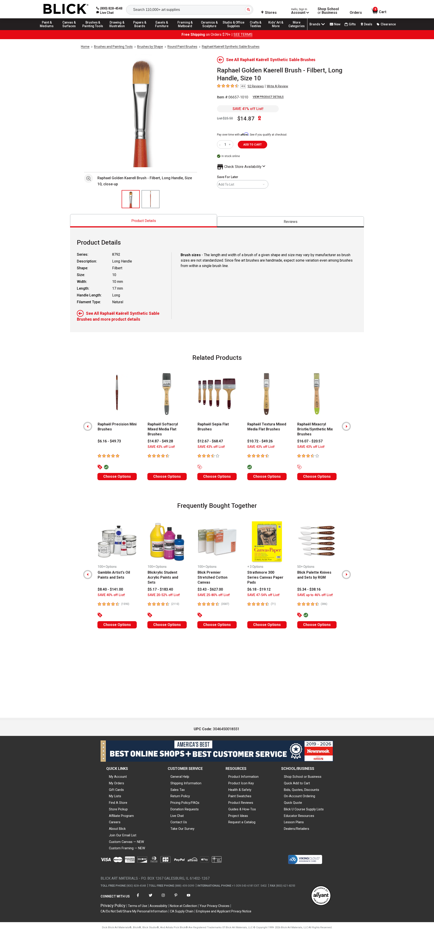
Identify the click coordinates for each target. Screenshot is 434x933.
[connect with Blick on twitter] (150, 898)
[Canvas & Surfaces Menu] (69, 30)
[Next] (346, 426)
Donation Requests (184, 809)
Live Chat (177, 816)
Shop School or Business (302, 777)
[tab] (143, 220)
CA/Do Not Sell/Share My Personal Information (134, 911)
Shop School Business (328, 10)
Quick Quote (293, 803)
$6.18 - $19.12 (259, 589)
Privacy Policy (113, 905)
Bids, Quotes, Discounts (301, 790)
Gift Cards (116, 790)
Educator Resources (299, 816)
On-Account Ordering (299, 796)
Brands (314, 24)
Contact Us (178, 822)
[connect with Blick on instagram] (163, 898)
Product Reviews (240, 803)
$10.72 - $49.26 (260, 441)
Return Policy (180, 796)
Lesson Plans (294, 822)
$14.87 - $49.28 (160, 441)
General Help (179, 777)
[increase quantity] (230, 144)
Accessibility (158, 906)
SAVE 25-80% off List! (214, 595)
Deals (368, 24)
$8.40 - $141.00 (110, 589)
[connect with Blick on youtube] (188, 898)
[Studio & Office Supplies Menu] (233, 30)
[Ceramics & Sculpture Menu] (209, 30)
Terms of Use (137, 906)
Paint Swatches (239, 796)
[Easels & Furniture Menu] (162, 30)
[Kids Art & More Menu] (278, 30)
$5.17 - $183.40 (160, 589)
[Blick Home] (66, 9)
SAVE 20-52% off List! (164, 595)
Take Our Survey (182, 829)
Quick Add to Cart (297, 783)
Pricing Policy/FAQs (184, 803)
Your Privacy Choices (214, 906)
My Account (118, 777)
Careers (114, 822)
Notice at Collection (183, 906)
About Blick (117, 829)
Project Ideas (238, 816)
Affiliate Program (121, 816)
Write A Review (277, 86)
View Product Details (268, 96)
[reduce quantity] (220, 144)
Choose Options (117, 476)
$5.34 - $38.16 (309, 589)
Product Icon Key (241, 783)
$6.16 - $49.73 (109, 441)
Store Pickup (118, 809)
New (337, 24)
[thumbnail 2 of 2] (151, 199)
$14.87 (246, 118)
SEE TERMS (243, 34)
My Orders (116, 783)
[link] (105, 12)
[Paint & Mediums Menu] (48, 30)
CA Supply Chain (181, 911)
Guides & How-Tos (242, 809)
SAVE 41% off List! (248, 109)
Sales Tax (177, 790)
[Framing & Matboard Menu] (185, 30)
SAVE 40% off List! (111, 595)
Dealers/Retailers (296, 829)
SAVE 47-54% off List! (263, 595)
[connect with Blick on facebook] (137, 898)
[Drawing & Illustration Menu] (117, 30)
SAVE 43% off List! (161, 447)
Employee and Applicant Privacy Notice (223, 911)
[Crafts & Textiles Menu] (258, 30)
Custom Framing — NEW (127, 848)
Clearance (388, 24)
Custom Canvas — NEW (126, 842)
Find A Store (118, 803)
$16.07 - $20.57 (310, 441)
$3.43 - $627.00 (210, 589)
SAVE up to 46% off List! (315, 595)
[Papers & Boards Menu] (141, 30)
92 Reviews (256, 86)
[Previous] (87, 426)
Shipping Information (185, 783)
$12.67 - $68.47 (210, 441)
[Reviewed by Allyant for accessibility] (321, 896)
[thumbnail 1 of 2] (131, 199)
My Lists (115, 796)
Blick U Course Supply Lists (304, 809)
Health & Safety (239, 790)
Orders (356, 12)
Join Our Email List (122, 835)
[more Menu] (296, 30)
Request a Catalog (241, 822)
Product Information (243, 777)
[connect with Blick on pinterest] (175, 898)
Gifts (352, 24)
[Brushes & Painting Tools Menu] (93, 30)
